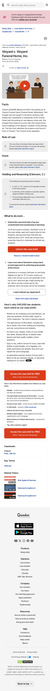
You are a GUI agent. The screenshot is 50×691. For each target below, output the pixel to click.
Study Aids (6, 28)
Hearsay (7, 466)
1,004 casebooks (30, 407)
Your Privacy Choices (19, 657)
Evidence (7, 451)
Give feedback (25, 636)
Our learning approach (25, 594)
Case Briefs (19, 31)
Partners (25, 601)
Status (25, 643)
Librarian (25, 570)
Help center (25, 639)
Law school (25, 563)
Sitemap (36, 657)
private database (15, 45)
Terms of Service (19, 652)
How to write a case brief (24, 615)
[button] (25, 85)
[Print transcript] (45, 38)
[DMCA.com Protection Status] (25, 661)
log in (32, 149)
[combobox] (25, 5)
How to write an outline (25, 619)
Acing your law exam (25, 622)
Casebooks (7, 31)
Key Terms (9, 460)
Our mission (25, 587)
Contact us (25, 632)
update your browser (28, 19)
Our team (25, 591)
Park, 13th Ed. (10, 453)
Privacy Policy (32, 652)
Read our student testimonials (26, 256)
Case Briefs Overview (23, 28)
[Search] (8, 5)
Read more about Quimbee (27, 298)
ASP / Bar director (25, 577)
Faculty (25, 573)
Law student (25, 566)
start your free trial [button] (21, 149)
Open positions (25, 598)
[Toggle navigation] (47, 5)
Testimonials (25, 605)
